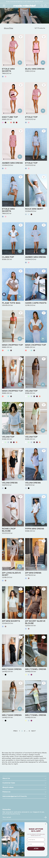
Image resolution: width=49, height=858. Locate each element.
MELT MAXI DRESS (11, 669)
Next (33, 731)
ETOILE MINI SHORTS (8, 70)
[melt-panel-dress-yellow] (26, 674)
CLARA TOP (8, 257)
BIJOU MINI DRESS (34, 69)
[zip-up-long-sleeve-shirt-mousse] (5, 580)
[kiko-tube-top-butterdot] (8, 122)
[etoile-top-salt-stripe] (26, 122)
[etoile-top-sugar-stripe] (28, 122)
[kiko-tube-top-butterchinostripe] (14, 122)
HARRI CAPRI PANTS (35, 303)
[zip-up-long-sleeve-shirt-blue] (3, 580)
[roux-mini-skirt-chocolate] (31, 214)
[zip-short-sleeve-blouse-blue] (26, 628)
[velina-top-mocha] (34, 396)
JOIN (36, 849)
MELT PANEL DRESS (35, 669)
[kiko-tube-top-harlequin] (3, 122)
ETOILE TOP (31, 117)
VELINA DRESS (9, 483)
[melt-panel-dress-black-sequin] (5, 674)
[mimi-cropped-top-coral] (3, 350)
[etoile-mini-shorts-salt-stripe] (3, 76)
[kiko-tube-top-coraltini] (11, 122)
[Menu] (4, 5)
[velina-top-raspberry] (37, 396)
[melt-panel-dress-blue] (28, 674)
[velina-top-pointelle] (26, 396)
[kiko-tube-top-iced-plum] (5, 122)
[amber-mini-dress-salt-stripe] (3, 168)
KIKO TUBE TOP (10, 117)
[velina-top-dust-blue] (31, 396)
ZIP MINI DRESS (33, 573)
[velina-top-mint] (28, 396)
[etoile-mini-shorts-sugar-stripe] (5, 76)
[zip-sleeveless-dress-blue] (26, 578)
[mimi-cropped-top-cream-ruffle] (5, 350)
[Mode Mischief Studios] (24, 6)
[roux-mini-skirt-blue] (28, 214)
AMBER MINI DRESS (12, 163)
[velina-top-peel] (39, 396)
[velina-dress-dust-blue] (3, 488)
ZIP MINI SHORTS (11, 621)
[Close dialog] (45, 824)
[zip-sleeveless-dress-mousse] (28, 578)
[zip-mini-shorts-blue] (3, 626)
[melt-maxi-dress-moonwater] (3, 674)
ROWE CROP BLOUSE (9, 530)
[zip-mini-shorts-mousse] (5, 626)
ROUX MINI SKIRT (34, 209)
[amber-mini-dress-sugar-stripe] (5, 168)
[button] (8, 28)
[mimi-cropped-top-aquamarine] (8, 350)
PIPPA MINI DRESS (34, 529)
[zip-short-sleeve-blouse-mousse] (28, 628)
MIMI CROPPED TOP (12, 345)
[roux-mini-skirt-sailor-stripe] (26, 214)
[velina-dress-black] (5, 488)
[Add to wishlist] (21, 36)
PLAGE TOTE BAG (11, 303)
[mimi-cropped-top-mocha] (11, 350)
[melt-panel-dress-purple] (31, 674)
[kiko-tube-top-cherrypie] (16, 122)
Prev (15, 731)
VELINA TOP (31, 391)
